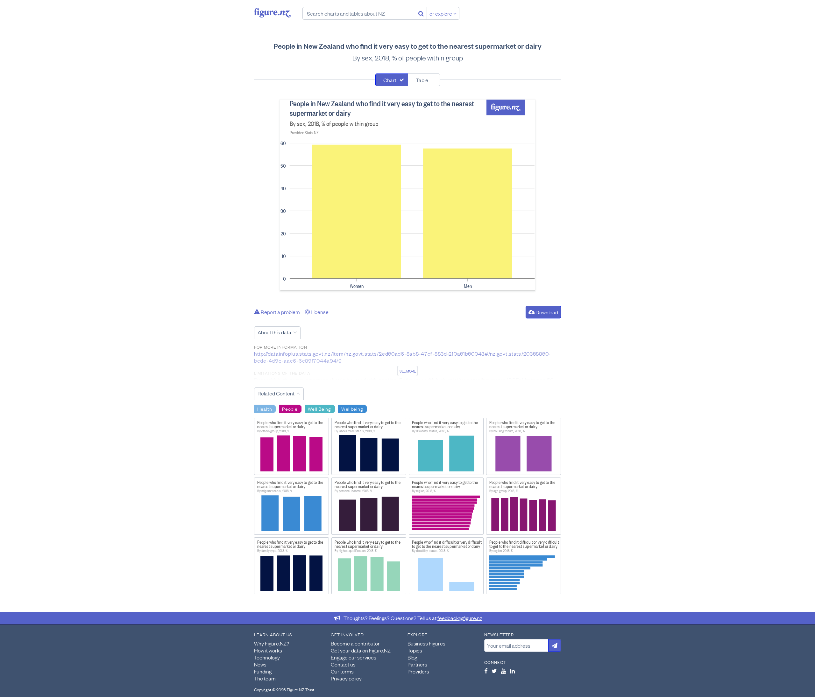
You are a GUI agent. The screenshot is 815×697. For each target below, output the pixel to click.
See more (408, 371)
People (289, 408)
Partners (417, 664)
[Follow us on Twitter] (494, 670)
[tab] (391, 79)
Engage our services (353, 657)
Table (422, 79)
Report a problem (280, 311)
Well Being (319, 408)
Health (264, 408)
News (260, 664)
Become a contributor (355, 643)
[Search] (421, 13)
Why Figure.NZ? (271, 643)
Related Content (276, 393)
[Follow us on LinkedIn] (512, 670)
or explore (441, 13)
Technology (267, 657)
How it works (268, 650)
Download (546, 312)
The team (265, 678)
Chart (389, 79)
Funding (263, 671)
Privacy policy (346, 678)
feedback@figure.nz (459, 617)
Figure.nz (272, 12)
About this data (274, 332)
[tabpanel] (407, 195)
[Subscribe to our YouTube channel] (503, 670)
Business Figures (426, 643)
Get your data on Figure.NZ (361, 650)
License (319, 311)
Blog (412, 657)
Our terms (342, 671)
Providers (418, 671)
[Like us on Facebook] (485, 670)
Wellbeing (352, 408)
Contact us (343, 664)
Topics (415, 650)
